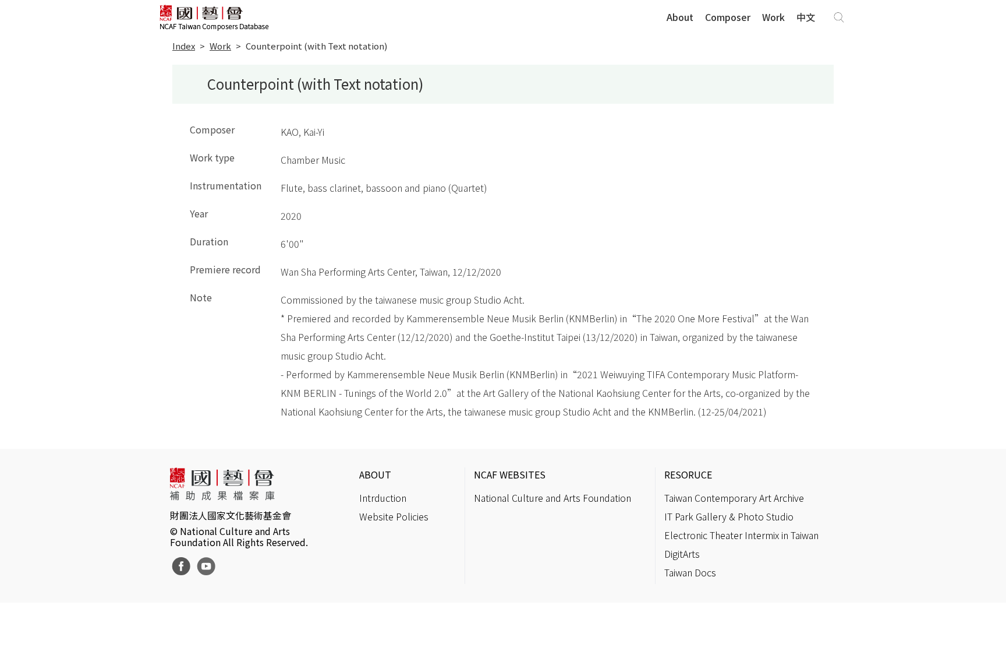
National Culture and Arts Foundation (552, 498)
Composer (727, 17)
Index (183, 46)
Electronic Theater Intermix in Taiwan (741, 535)
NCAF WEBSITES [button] (509, 474)
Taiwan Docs (690, 572)
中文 (805, 17)
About (680, 17)
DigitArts (682, 554)
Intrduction (382, 498)
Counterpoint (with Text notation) (316, 46)
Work (773, 17)
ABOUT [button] (375, 474)
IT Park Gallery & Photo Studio (729, 516)
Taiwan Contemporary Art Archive (734, 498)
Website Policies (393, 516)
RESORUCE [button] (688, 474)
